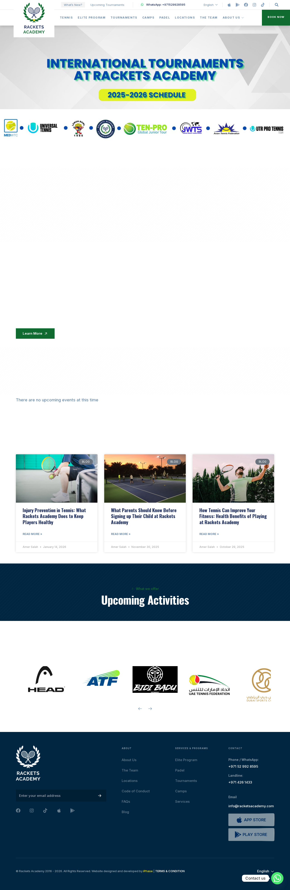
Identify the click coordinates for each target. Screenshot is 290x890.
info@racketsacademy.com (251, 806)
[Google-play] (238, 5)
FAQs (126, 801)
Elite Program (92, 17)
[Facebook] (246, 5)
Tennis (66, 17)
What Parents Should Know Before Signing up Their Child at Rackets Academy (143, 516)
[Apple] (229, 5)
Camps (148, 17)
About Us (231, 17)
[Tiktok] (263, 5)
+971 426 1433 (240, 782)
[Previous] (140, 709)
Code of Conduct (136, 791)
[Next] (150, 709)
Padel (164, 17)
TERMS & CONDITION (170, 871)
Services (182, 801)
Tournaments (124, 17)
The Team (209, 17)
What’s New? (73, 5)
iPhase (148, 871)
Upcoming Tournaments (107, 5)
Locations (185, 17)
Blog (125, 812)
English (209, 5)
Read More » (32, 534)
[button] (276, 18)
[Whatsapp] (277, 878)
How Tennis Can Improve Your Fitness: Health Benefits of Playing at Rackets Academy (233, 516)
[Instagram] (254, 5)
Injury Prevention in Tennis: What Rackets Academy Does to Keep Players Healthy (54, 516)
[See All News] (248, 439)
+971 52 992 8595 (243, 766)
